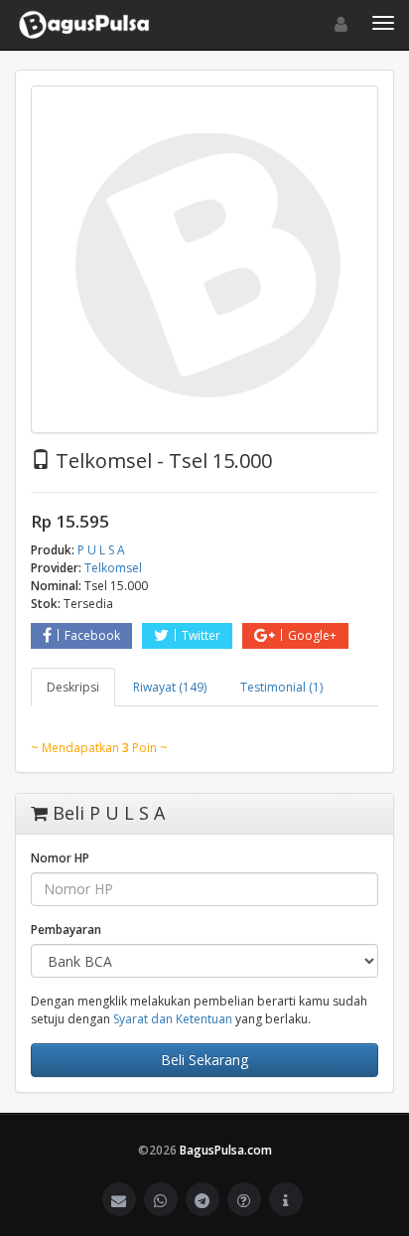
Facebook (92, 635)
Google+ (312, 635)
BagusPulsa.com (226, 1150)
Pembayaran (66, 929)
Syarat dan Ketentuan (172, 1018)
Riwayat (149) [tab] (169, 687)
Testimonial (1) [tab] (281, 687)
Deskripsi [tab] (73, 687)
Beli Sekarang (204, 1059)
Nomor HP (60, 858)
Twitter (201, 635)
